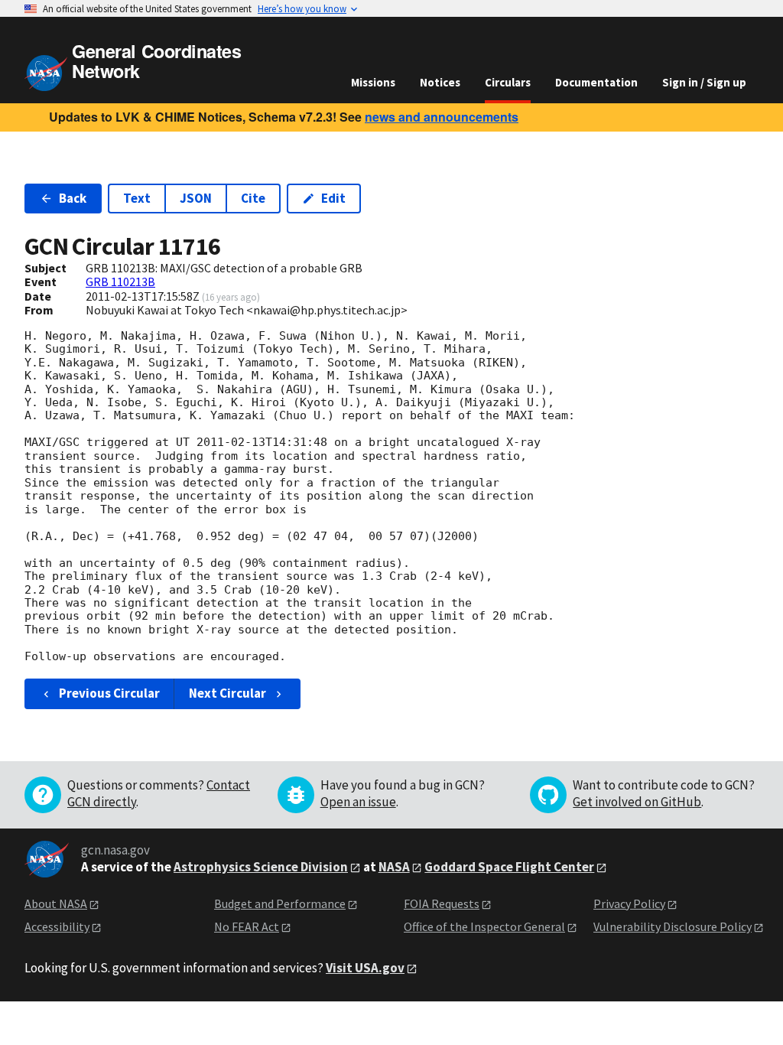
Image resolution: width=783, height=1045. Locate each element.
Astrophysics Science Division (261, 866)
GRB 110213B (120, 281)
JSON (196, 198)
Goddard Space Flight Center (509, 866)
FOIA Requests (441, 903)
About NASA (55, 903)
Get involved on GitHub (637, 801)
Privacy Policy (629, 903)
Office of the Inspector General (484, 926)
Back (72, 198)
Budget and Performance (280, 903)
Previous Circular (109, 693)
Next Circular (227, 693)
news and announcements (441, 116)
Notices (440, 82)
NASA (394, 866)
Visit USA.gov (365, 967)
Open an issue (358, 801)
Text (137, 198)
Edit (333, 198)
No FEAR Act (246, 926)
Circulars (508, 82)
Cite (253, 198)
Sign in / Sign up (704, 82)
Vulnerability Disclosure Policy (672, 926)
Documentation (596, 82)
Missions (373, 82)
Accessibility (56, 926)
